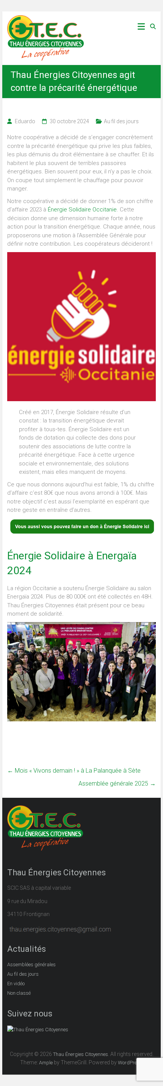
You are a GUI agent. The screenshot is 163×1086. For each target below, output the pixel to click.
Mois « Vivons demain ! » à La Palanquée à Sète (74, 770)
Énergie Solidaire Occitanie (82, 209)
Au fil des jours (121, 121)
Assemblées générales (31, 964)
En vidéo (16, 983)
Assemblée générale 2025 (117, 783)
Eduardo (25, 121)
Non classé (19, 993)
